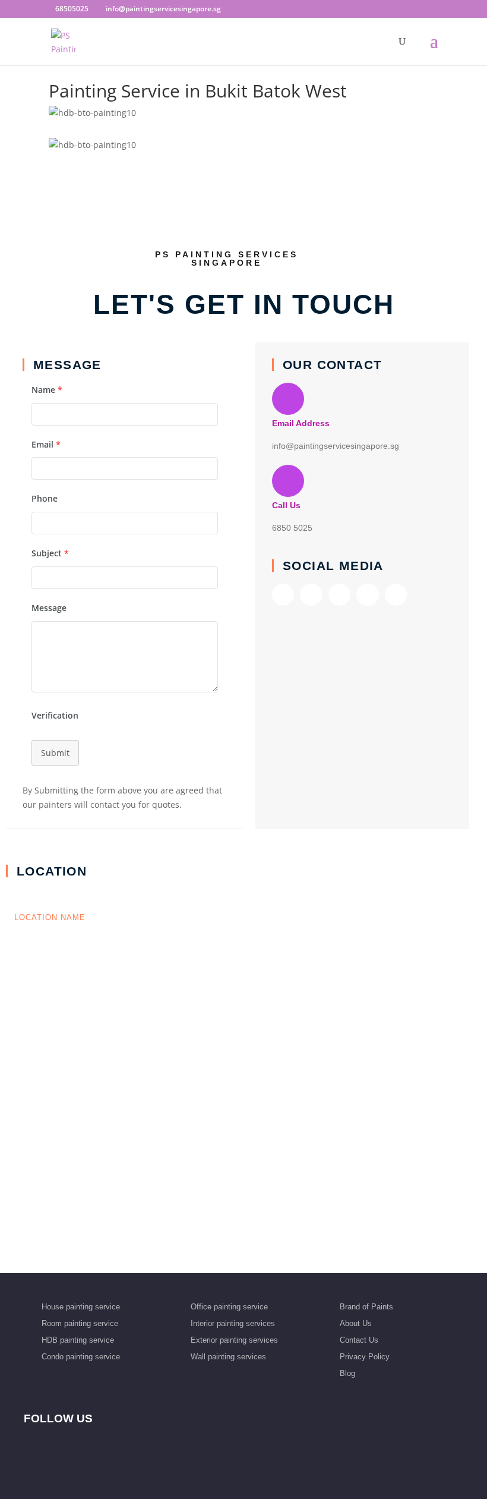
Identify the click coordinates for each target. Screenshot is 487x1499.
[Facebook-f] (283, 595)
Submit (55, 752)
